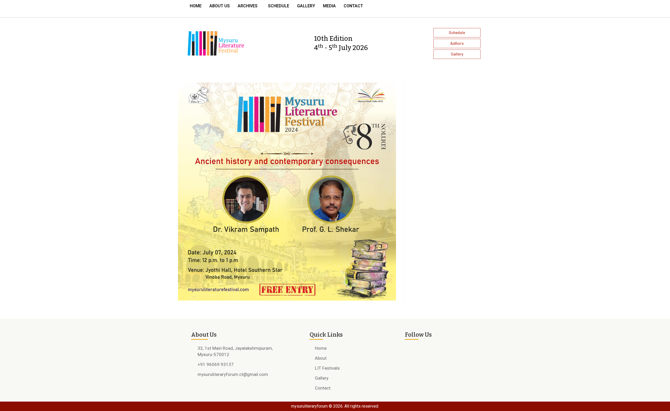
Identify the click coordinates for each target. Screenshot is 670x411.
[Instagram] (458, 7)
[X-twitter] (467, 7)
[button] (249, 6)
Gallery (306, 5)
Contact (353, 5)
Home (196, 5)
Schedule (278, 5)
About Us (219, 5)
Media (329, 5)
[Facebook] (448, 7)
